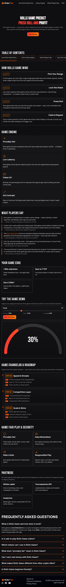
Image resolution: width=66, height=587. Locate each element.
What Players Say (53, 3)
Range (5, 308)
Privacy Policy (32, 584)
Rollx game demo (12, 233)
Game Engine (40, 3)
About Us (30, 579)
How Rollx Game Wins (26, 3)
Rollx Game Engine (28, 57)
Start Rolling (33, 34)
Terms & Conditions (34, 581)
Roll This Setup (10, 317)
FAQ (63, 3)
